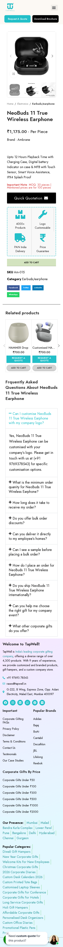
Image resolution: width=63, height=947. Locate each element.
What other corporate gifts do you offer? (30, 628)
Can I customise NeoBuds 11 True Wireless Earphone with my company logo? (30, 418)
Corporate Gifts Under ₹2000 (20, 812)
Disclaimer (9, 735)
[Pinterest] (35, 702)
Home (10, 104)
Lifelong (38, 757)
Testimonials (9, 754)
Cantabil (38, 738)
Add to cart (31, 262)
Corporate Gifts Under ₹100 (19, 786)
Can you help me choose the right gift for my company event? (30, 610)
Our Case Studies (13, 760)
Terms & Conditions (14, 741)
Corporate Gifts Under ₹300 (20, 793)
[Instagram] (13, 702)
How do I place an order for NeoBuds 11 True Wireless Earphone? (31, 570)
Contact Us (9, 748)
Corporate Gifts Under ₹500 (20, 799)
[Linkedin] (20, 702)
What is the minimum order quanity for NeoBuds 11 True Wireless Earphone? (31, 487)
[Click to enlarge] (14, 74)
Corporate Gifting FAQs (13, 720)
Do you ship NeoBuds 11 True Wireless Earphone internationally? (29, 590)
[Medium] (42, 702)
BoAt (36, 732)
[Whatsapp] (27, 702)
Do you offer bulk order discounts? (28, 521)
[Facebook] (5, 702)
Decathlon (39, 744)
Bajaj (36, 725)
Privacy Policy (11, 729)
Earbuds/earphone (43, 104)
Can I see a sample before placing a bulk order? (30, 552)
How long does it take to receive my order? (29, 505)
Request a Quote (18, 359)
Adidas (37, 719)
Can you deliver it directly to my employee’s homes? (30, 536)
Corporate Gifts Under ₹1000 (20, 805)
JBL (35, 751)
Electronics (22, 104)
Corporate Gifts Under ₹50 (19, 780)
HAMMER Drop (18, 348)
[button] (54, 8)
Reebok (38, 763)
